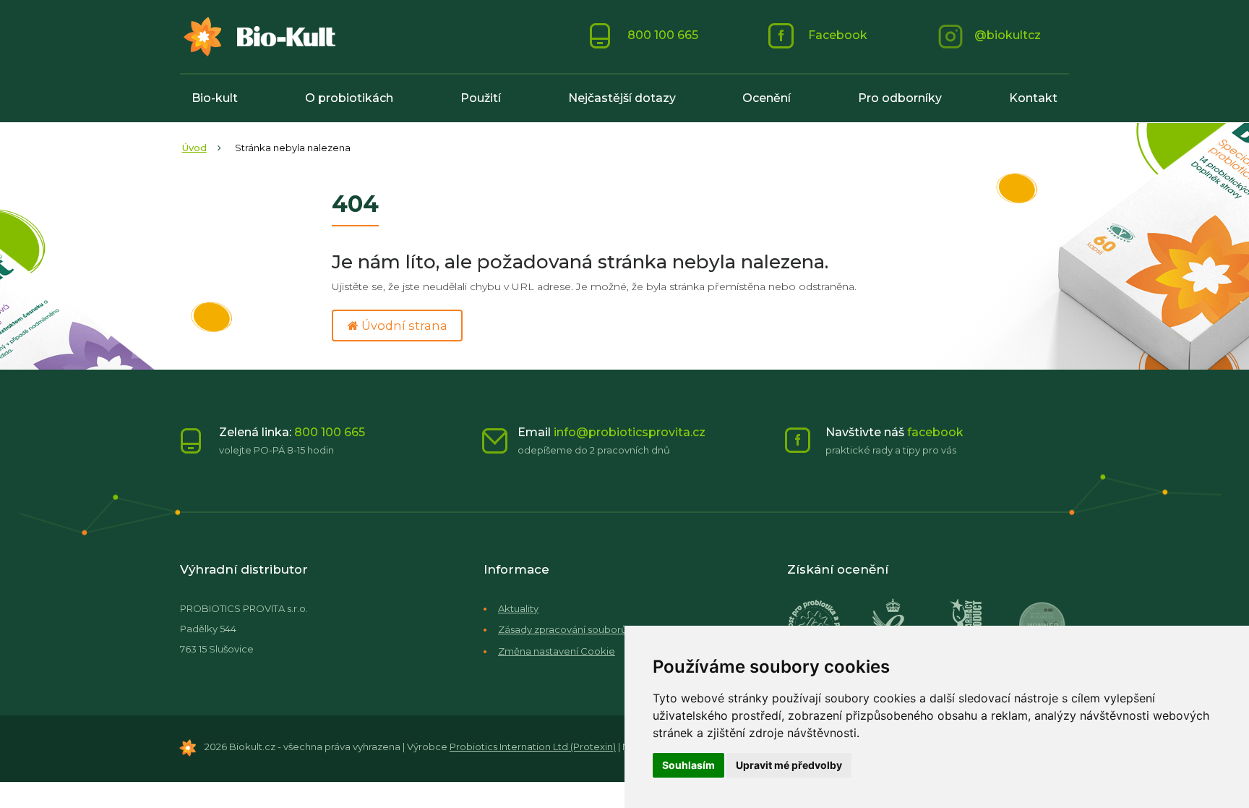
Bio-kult (215, 98)
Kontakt (1033, 98)
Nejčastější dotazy (622, 98)
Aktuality (518, 608)
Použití (480, 98)
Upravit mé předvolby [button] (789, 765)
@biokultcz (1007, 35)
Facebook (836, 35)
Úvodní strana (403, 325)
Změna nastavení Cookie (556, 651)
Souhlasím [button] (688, 765)
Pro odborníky (900, 98)
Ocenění (766, 98)
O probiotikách (349, 98)
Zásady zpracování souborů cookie (580, 629)
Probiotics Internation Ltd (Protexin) (533, 746)
